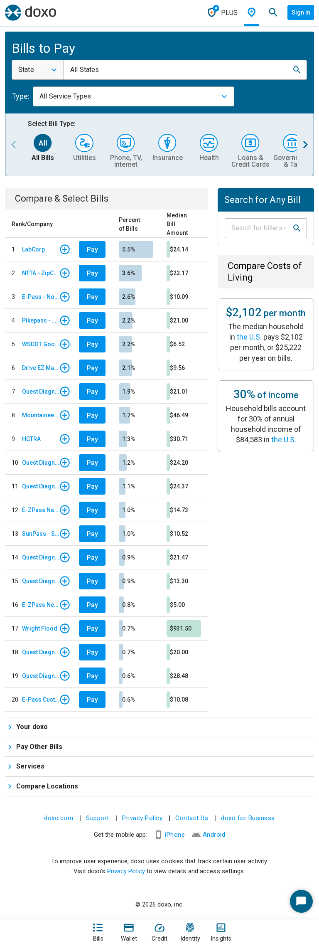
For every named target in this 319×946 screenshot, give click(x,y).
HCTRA (31, 439)
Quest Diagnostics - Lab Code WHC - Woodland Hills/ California (40, 676)
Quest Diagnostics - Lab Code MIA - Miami (40, 581)
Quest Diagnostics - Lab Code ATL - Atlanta (40, 391)
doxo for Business (248, 818)
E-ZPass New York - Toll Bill (40, 510)
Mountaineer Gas (40, 415)
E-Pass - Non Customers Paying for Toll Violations (40, 296)
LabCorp (33, 249)
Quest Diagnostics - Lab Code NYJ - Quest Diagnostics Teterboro (40, 652)
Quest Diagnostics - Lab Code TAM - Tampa (40, 462)
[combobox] (38, 70)
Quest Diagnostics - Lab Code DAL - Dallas (40, 557)
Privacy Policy (142, 818)
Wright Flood (39, 628)
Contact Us (191, 818)
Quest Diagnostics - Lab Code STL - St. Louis (40, 486)
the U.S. (249, 337)
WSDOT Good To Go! (40, 344)
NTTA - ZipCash (40, 273)
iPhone (175, 834)
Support (97, 818)
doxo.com (58, 818)
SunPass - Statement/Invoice (40, 533)
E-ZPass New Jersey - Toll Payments (40, 604)
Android (214, 834)
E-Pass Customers (40, 699)
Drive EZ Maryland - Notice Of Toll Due (40, 368)
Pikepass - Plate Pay (40, 320)
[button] (297, 70)
